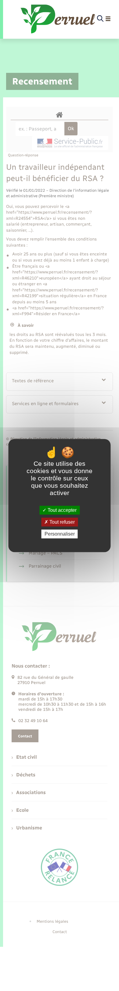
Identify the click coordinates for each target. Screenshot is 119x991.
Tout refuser (61, 522)
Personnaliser (60, 533)
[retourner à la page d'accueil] (58, 19)
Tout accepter (61, 510)
